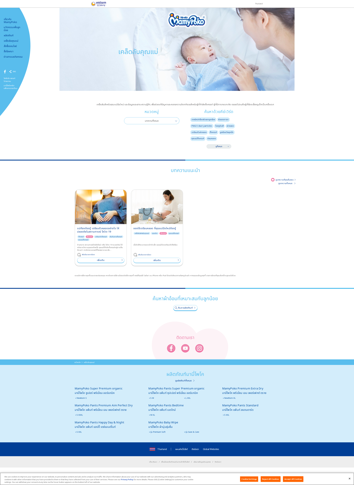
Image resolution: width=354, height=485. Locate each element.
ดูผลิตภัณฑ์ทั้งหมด (183, 380)
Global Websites (211, 449)
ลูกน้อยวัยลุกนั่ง (226, 132)
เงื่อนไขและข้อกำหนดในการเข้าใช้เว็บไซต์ (175, 462)
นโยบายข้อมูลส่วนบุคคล (202, 462)
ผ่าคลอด (230, 126)
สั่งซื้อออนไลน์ (10, 46)
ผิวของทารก (223, 119)
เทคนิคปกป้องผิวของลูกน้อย (203, 119)
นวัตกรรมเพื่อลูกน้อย (12, 28)
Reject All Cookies (270, 479)
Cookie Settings (249, 479)
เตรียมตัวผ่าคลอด (199, 132)
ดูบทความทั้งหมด (285, 183)
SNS (14, 71)
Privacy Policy (127, 479)
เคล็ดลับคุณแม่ (11, 40)
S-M (152, 398)
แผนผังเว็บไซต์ (181, 449)
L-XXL (188, 398)
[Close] (350, 478)
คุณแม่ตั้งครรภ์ (198, 138)
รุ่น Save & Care (192, 432)
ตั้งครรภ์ (213, 132)
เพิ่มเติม (101, 260)
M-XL (152, 415)
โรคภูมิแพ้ (219, 126)
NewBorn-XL (230, 398)
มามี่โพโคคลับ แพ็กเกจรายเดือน (10, 87)
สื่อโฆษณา (8, 51)
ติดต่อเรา (195, 449)
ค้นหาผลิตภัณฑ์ (185, 307)
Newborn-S (82, 398)
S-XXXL (80, 415)
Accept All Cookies (293, 479)
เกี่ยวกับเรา (153, 462)
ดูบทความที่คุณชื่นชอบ (285, 179)
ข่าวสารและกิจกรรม (13, 56)
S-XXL (226, 415)
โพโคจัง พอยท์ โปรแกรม (9, 79)
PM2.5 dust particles (202, 126)
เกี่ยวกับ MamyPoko (10, 20)
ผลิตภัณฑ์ (8, 35)
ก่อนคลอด (211, 138)
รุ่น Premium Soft (158, 432)
